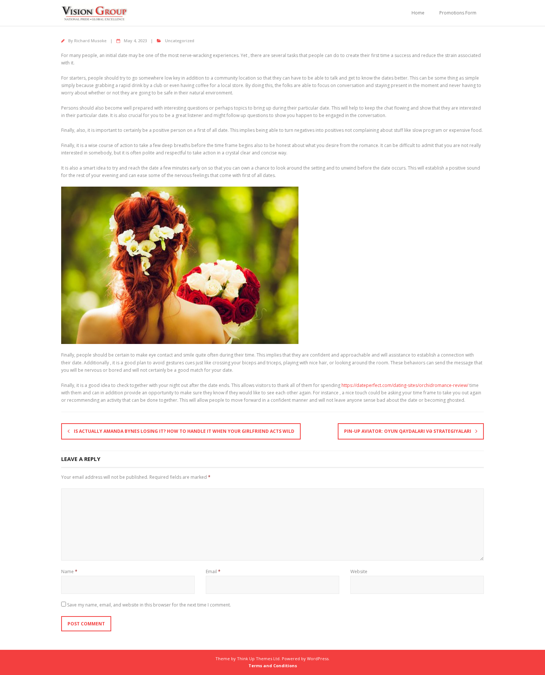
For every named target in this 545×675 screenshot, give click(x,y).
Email (213, 571)
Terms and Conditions (272, 665)
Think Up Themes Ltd (258, 658)
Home (418, 13)
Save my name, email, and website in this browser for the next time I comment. (149, 605)
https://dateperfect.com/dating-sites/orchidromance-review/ (404, 385)
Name (69, 571)
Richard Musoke (90, 40)
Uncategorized (179, 40)
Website (358, 571)
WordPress (317, 658)
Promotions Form (457, 13)
